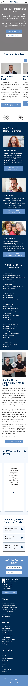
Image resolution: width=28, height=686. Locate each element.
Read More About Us (14, 441)
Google (14, 682)
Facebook (7, 682)
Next (25, 60)
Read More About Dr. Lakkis (11, 105)
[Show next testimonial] (24, 458)
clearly (3, 400)
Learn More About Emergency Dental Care (14, 254)
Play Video (14, 364)
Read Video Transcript (9, 437)
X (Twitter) (10, 682)
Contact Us (3, 2)
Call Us (1, 2)
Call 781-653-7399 (14, 31)
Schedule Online (14, 35)
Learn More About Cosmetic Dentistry (14, 168)
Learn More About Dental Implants (13, 211)
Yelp (20, 682)
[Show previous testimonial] (20, 458)
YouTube (17, 682)
